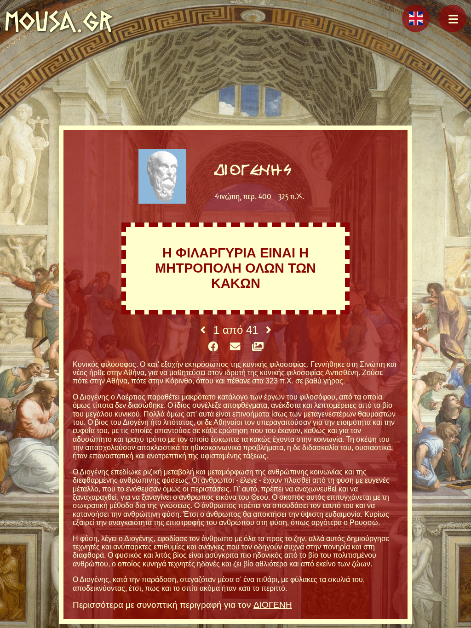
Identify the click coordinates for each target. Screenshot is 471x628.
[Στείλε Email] (235, 347)
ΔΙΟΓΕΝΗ (272, 605)
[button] (452, 18)
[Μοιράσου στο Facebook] (213, 347)
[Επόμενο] (268, 330)
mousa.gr (59, 21)
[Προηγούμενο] (203, 330)
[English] (416, 18)
